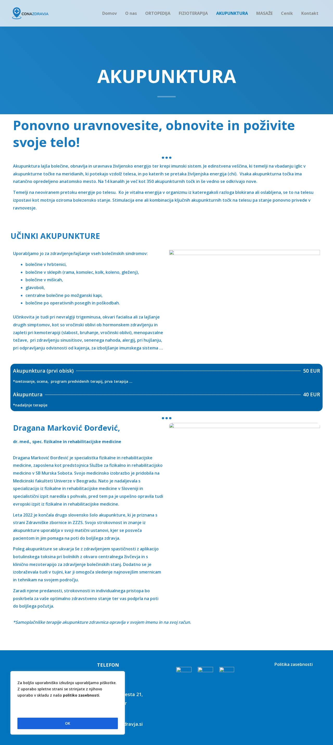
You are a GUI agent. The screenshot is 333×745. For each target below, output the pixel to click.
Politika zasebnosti (293, 664)
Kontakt (309, 13)
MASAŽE (264, 13)
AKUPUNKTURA (232, 13)
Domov (109, 13)
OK (67, 723)
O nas (131, 13)
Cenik (287, 13)
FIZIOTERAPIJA (193, 13)
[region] (67, 703)
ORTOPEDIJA (157, 13)
